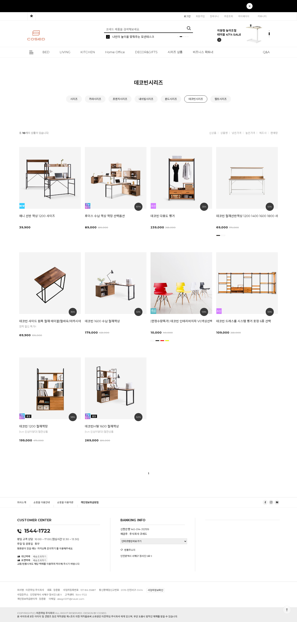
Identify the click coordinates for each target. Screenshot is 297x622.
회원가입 (200, 16)
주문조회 (228, 16)
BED (46, 52)
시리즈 (74, 99)
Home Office (115, 52)
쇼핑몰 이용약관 (65, 502)
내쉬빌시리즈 (146, 99)
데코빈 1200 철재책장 (33, 426)
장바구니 (214, 16)
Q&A (266, 52)
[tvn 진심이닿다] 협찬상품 (33, 431)
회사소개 (21, 502)
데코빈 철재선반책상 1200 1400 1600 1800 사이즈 (245, 215)
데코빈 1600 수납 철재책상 (102, 321)
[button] (239, 8)
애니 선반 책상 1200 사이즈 (37, 215)
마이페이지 (243, 16)
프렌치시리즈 (120, 99)
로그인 (187, 16)
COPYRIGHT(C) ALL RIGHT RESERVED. (50, 613)
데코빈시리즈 (196, 99)
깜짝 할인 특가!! (27, 326)
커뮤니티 (262, 16)
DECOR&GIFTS (146, 52)
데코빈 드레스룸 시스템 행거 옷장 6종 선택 (243, 321)
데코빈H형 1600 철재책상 (102, 426)
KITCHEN (87, 52)
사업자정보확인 (155, 590)
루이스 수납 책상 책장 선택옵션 (105, 215)
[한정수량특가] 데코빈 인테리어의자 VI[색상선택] (180, 321)
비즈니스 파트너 (203, 52)
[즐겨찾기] (31, 16)
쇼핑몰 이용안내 (42, 502)
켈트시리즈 (221, 99)
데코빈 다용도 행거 (163, 215)
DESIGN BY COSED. (95, 613)
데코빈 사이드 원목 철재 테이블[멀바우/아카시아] (48, 321)
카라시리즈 (95, 99)
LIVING (65, 52)
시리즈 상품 (175, 52)
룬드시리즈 (171, 99)
